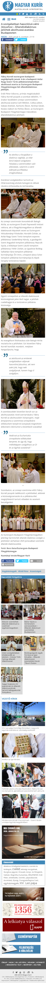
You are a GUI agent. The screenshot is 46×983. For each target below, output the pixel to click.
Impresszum (5, 980)
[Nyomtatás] (7, 565)
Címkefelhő (8, 862)
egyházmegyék (11, 883)
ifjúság (15, 880)
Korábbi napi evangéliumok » (34, 857)
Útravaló (21, 872)
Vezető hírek (9, 698)
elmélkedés (13, 877)
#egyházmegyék (9, 571)
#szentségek (35, 571)
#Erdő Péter (23, 571)
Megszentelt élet (14, 965)
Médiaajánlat (14, 980)
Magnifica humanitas (19, 875)
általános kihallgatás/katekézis (16, 866)
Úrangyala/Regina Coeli (28, 880)
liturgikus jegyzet (11, 872)
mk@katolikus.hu (20, 979)
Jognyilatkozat (24, 980)
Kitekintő (40, 962)
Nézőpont (27, 965)
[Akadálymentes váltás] (17, 14)
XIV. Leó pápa (28, 883)
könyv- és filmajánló (34, 872)
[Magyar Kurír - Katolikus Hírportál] (23, 10)
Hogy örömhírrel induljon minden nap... (15, 831)
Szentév (22, 877)
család (16, 869)
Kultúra (37, 965)
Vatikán (7, 875)
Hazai (4, 36)
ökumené (33, 874)
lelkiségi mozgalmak (29, 869)
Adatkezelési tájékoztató (37, 980)
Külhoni (31, 962)
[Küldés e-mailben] (36, 562)
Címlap (4, 962)
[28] (23, 73)
